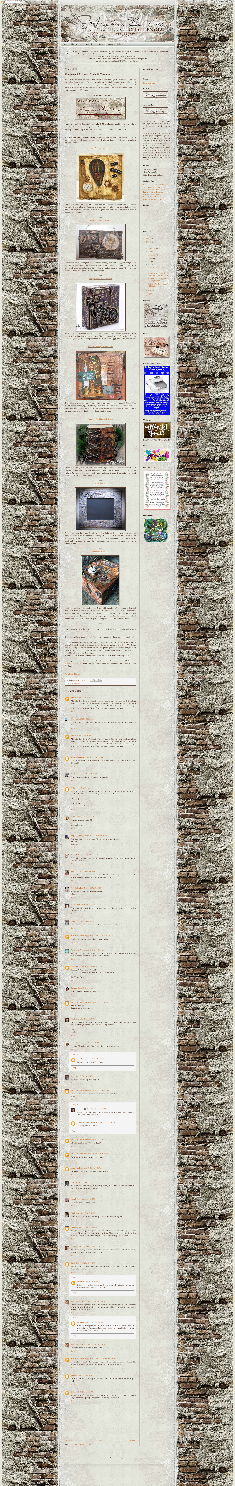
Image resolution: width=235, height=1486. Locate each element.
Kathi (73, 1076)
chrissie (73, 816)
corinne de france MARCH (81, 1002)
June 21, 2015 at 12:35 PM (105, 1358)
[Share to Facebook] (98, 680)
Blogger (121, 1458)
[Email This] (91, 680)
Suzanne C (75, 988)
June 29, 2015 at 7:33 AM (88, 1375)
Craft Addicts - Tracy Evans (81, 1246)
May (150, 290)
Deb (72, 1182)
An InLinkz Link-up (72, 674)
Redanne (74, 871)
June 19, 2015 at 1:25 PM (96, 1344)
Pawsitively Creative (78, 950)
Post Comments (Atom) (82, 1444)
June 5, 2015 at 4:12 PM (89, 904)
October (151, 251)
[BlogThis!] (94, 680)
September (152, 255)
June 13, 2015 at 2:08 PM (92, 1168)
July (149, 261)
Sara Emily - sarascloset (100, 551)
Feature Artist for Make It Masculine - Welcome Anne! (158, 274)
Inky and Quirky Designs (80, 835)
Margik (73, 1199)
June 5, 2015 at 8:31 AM (87, 735)
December (151, 245)
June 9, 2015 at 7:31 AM (99, 1002)
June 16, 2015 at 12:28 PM (85, 1213)
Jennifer (74, 1019)
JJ (71, 788)
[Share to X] (96, 680)
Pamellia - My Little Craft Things (100, 419)
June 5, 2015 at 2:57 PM (92, 855)
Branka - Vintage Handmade (100, 220)
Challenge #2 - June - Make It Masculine (157, 285)
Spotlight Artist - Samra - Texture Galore (156, 269)
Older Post (131, 1440)
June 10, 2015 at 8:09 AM (86, 1019)
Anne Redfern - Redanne (151, 194)
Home (65, 44)
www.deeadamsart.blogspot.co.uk (83, 935)
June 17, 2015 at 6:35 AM (101, 1246)
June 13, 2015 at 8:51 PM (83, 1182)
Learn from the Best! (115, 44)
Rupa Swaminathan (78, 757)
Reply (73, 711)
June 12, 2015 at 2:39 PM (100, 1153)
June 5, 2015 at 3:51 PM (92, 888)
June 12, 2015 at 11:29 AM (96, 1109)
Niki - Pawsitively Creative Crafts (100, 346)
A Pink (73, 1392)
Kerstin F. (74, 773)
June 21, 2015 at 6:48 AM (94, 1322)
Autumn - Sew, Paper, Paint (153, 199)
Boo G (73, 1263)
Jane (72, 719)
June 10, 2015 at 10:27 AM (90, 1043)
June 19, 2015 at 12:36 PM (85, 1263)
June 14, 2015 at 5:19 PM (86, 1199)
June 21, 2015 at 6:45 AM (94, 1281)
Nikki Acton (75, 904)
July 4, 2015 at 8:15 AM (85, 1392)
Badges (101, 44)
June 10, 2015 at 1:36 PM (84, 1076)
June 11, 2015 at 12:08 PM (100, 1139)
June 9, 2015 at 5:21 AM (93, 966)
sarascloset (74, 697)
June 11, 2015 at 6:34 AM (94, 1059)
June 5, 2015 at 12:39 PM (85, 816)
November (152, 248)
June (150, 265)
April (150, 293)
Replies (75, 1054)
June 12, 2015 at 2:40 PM (106, 1122)
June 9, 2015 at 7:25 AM (87, 988)
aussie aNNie (75, 1042)
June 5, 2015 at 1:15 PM (98, 835)
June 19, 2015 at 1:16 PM (96, 1301)
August (150, 258)
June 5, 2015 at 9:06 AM (94, 757)
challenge (77, 684)
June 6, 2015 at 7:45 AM (87, 921)
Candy (73, 1213)
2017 (148, 235)
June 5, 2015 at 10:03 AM (88, 774)
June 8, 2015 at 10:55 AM (95, 950)
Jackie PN (74, 921)
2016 (148, 238)
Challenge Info (76, 44)
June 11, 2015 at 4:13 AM (100, 1090)
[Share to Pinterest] (101, 680)
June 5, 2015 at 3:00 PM (86, 871)
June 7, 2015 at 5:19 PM (104, 935)
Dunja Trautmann (77, 966)
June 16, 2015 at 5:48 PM (88, 1227)
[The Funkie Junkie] (157, 414)
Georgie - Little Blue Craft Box (100, 278)
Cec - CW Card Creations (100, 148)
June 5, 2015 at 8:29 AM (83, 719)
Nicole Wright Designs (79, 1301)
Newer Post (69, 1440)
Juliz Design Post (77, 888)
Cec (72, 684)
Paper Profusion (77, 854)
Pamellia (80, 1108)
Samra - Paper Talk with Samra (100, 483)
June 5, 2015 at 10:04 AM (82, 788)
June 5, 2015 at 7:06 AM (87, 697)
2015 (148, 242)
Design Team (90, 44)
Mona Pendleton (77, 1168)
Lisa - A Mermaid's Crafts (152, 197)
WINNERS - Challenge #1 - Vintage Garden (157, 279)
